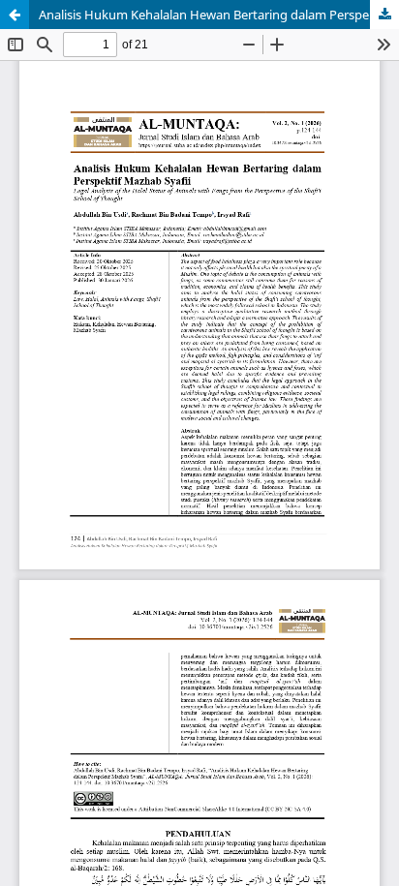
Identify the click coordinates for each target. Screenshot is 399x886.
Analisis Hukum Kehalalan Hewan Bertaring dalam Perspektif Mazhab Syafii (219, 14)
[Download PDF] (384, 14)
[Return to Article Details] (14, 14)
